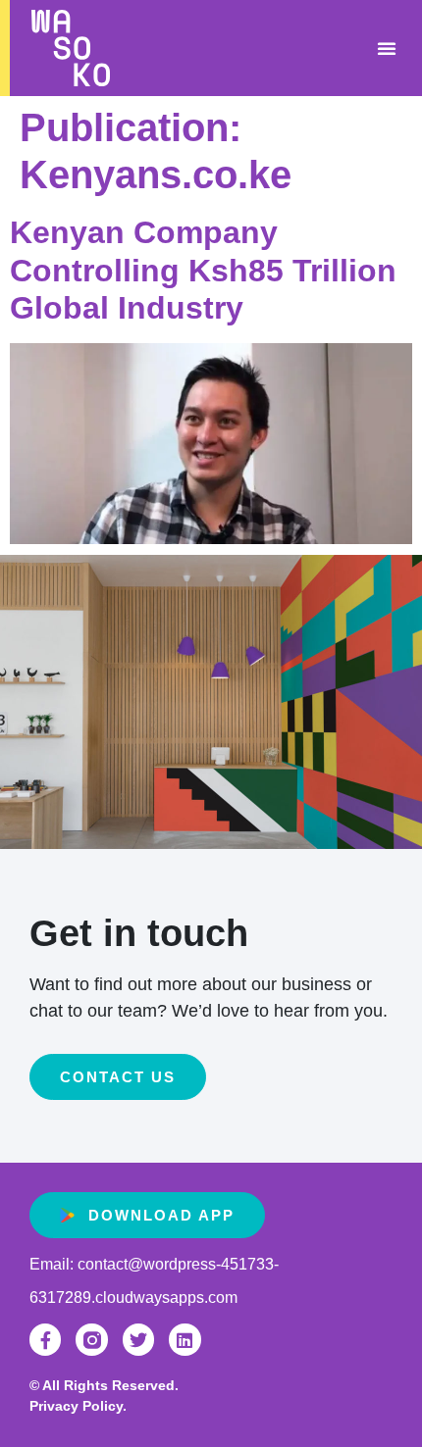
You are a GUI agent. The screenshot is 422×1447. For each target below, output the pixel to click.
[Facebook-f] (45, 1339)
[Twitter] (138, 1339)
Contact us (118, 1077)
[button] (386, 48)
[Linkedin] (184, 1339)
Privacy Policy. (78, 1406)
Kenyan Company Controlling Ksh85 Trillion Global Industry (203, 270)
